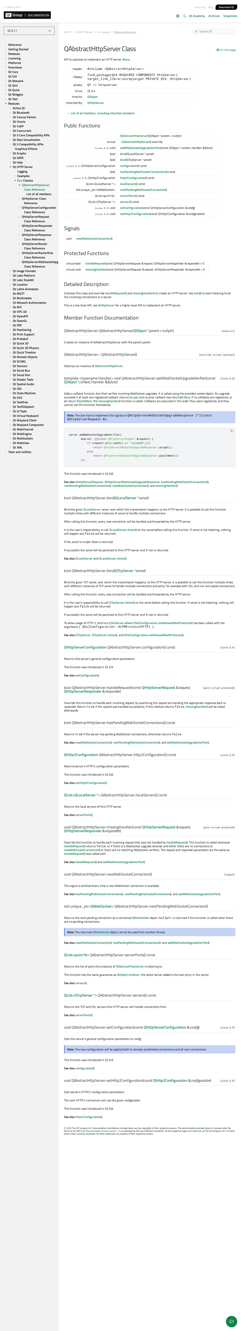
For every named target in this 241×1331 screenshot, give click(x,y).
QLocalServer (125, 498)
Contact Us (200, 7)
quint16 (80, 955)
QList (68, 795)
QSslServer (116, 623)
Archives (214, 16)
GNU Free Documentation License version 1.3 (98, 1131)
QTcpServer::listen (121, 602)
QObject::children (128, 974)
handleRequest (95, 263)
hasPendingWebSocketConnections (143, 171)
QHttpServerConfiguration (85, 647)
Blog (210, 7)
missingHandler (95, 269)
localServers (128, 184)
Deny (187, 397)
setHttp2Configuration (135, 214)
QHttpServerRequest (89, 482)
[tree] (29, 248)
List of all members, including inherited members (103, 113)
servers (125, 201)
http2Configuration (132, 178)
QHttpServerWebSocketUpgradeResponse (131, 482)
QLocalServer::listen (122, 529)
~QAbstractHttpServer (135, 142)
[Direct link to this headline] (102, 126)
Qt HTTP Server (84, 32)
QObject (92, 96)
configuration (128, 165)
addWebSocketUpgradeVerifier (140, 148)
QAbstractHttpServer (134, 135)
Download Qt (226, 7)
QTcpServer (124, 570)
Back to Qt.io (14, 7)
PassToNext (84, 401)
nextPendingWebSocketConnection (142, 189)
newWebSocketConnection (93, 238)
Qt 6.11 (68, 32)
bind (123, 154)
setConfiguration (131, 207)
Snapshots (230, 16)
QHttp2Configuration (81, 755)
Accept (134, 397)
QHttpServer (95, 102)
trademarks (196, 1131)
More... (127, 59)
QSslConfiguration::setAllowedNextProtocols (162, 623)
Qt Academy (197, 16)
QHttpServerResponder (82, 691)
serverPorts (127, 195)
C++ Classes (103, 32)
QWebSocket (101, 906)
